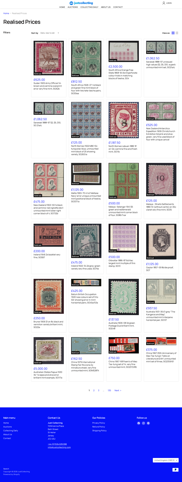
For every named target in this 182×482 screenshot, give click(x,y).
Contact (118, 7)
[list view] (177, 33)
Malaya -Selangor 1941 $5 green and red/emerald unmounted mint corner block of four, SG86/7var (123, 211)
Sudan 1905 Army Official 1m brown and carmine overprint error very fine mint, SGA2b (48, 86)
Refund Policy (98, 426)
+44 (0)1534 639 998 (57, 444)
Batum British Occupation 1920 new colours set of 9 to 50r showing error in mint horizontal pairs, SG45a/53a (84, 298)
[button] (167, 3)
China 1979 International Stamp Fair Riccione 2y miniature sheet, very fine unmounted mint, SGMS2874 (85, 366)
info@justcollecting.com (59, 447)
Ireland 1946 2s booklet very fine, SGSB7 (47, 256)
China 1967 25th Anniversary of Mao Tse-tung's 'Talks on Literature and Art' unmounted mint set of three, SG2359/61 (161, 357)
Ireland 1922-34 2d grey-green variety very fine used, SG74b (85, 267)
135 (109, 390)
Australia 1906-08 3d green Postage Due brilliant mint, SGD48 (122, 325)
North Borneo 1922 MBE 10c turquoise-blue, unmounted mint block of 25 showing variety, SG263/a (84, 150)
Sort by (34, 33)
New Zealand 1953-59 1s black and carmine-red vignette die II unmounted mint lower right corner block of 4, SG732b (48, 209)
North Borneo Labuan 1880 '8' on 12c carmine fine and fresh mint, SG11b (123, 149)
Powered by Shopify (11, 474)
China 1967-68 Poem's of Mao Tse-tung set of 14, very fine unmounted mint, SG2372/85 (123, 364)
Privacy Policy (98, 422)
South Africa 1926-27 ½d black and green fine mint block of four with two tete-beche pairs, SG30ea (86, 89)
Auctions (73, 7)
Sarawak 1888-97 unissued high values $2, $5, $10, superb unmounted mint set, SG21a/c (160, 64)
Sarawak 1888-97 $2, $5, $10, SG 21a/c (47, 124)
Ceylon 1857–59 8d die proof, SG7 (159, 269)
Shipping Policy (99, 430)
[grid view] (173, 33)
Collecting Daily (89, 7)
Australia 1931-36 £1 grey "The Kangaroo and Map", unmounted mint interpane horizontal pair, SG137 (160, 315)
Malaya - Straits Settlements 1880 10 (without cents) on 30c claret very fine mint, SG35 (161, 207)
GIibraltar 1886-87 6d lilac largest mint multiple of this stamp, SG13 (122, 263)
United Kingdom (164, 460)
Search (6, 469)
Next (117, 390)
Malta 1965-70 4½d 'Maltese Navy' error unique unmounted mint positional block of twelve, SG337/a (86, 197)
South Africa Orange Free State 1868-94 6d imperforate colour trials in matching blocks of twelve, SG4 (123, 74)
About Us (106, 7)
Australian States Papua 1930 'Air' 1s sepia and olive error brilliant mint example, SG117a (48, 375)
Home (62, 7)
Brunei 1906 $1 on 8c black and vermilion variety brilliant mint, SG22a (48, 324)
